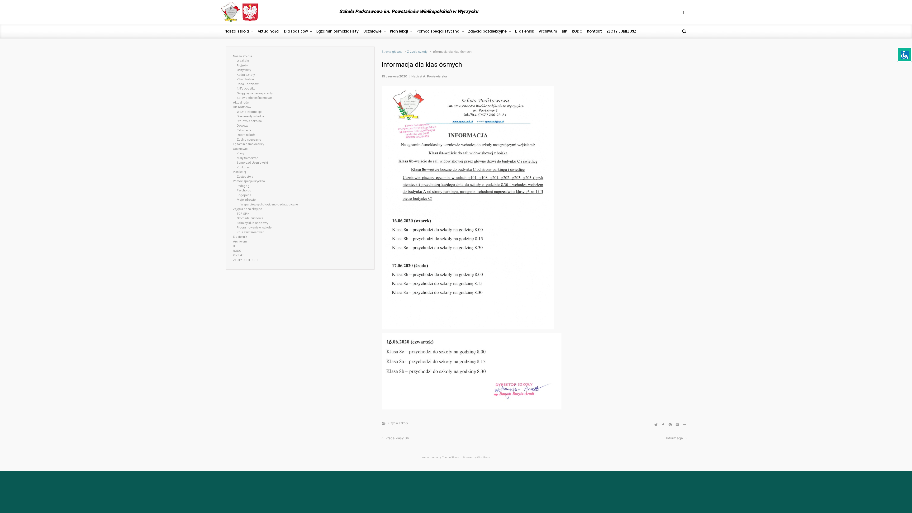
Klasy (240, 153)
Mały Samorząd (247, 158)
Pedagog (243, 186)
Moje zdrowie (246, 199)
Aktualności (241, 102)
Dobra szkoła (246, 135)
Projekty (242, 65)
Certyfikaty (244, 70)
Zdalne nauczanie (249, 139)
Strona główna (392, 51)
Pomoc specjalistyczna (249, 181)
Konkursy (243, 167)
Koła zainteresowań (250, 232)
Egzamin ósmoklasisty (248, 144)
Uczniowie (240, 149)
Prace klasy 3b (397, 438)
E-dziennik (240, 236)
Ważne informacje (249, 112)
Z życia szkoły (417, 51)
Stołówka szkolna (249, 121)
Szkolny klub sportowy (252, 223)
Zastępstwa (245, 176)
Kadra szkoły (246, 74)
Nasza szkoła (242, 56)
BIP (235, 246)
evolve (425, 457)
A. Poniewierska (435, 76)
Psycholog (244, 190)
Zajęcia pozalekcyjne (247, 209)
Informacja (674, 438)
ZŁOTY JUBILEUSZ (245, 260)
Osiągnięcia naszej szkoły (255, 93)
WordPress (483, 457)
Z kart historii (246, 79)
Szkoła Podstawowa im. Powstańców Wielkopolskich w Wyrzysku (408, 11)
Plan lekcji (240, 172)
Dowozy (242, 125)
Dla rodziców (242, 107)
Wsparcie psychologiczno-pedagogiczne (269, 204)
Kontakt (238, 255)
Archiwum (240, 241)
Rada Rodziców (248, 84)
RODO (237, 250)
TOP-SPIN (243, 213)
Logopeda (244, 195)
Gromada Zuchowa (250, 218)
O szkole (243, 60)
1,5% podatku (246, 88)
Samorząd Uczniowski (252, 162)
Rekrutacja (244, 130)
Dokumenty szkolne (250, 116)
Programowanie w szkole (254, 227)
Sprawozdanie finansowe (254, 98)
